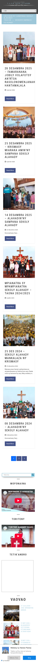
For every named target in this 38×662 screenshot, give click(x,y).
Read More (10, 99)
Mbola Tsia (19, 658)
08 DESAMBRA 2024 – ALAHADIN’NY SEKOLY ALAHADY (18, 427)
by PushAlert (6, 660)
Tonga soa (7, 20)
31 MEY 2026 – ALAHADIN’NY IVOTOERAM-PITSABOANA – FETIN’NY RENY (26, 627)
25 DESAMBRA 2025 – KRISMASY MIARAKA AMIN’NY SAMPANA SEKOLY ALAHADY (18, 150)
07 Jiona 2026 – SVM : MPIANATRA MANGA (27, 608)
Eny (31, 658)
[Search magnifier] (32, 474)
